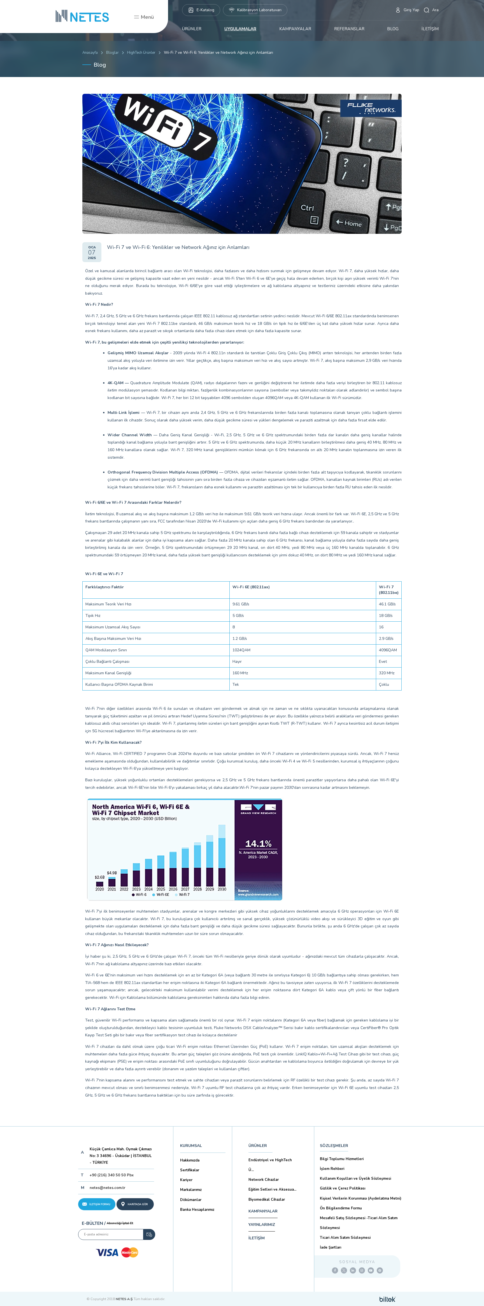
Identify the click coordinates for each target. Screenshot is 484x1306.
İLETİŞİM (430, 29)
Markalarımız (191, 1189)
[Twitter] (344, 1270)
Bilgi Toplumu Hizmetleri (342, 1159)
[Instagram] (362, 1270)
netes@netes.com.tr (107, 1187)
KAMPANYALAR (295, 29)
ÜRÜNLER (191, 29)
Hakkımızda (189, 1160)
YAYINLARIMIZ (261, 1224)
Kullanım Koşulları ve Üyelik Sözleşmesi (355, 1178)
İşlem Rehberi (332, 1168)
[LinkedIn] (353, 1270)
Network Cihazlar (263, 1179)
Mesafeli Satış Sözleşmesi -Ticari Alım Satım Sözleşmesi (358, 1223)
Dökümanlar (190, 1199)
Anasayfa (90, 52)
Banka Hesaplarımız (197, 1209)
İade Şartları (330, 1247)
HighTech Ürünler (141, 52)
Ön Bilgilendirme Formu (341, 1208)
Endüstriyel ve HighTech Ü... (270, 1165)
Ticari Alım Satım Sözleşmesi (345, 1237)
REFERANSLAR (349, 29)
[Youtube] (371, 1270)
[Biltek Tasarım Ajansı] (387, 1299)
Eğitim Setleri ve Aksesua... (272, 1189)
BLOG (393, 29)
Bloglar (112, 52)
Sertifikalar (189, 1170)
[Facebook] (335, 1270)
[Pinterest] (380, 1270)
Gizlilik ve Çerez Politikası (342, 1188)
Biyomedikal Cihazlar (266, 1199)
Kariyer (186, 1180)
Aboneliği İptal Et (120, 1223)
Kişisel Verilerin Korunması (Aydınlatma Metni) (360, 1198)
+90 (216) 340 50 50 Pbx (112, 1175)
